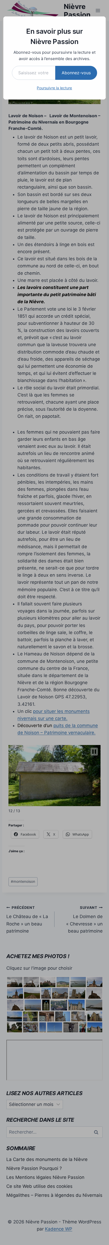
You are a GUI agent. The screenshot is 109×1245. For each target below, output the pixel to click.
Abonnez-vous (76, 72)
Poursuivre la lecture (54, 88)
